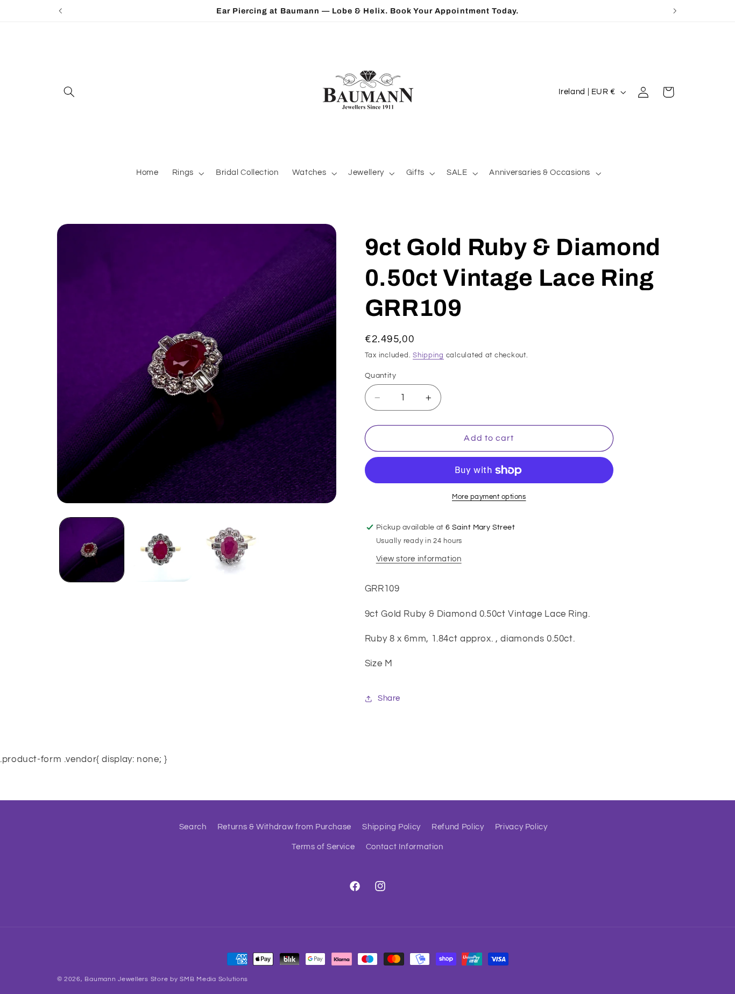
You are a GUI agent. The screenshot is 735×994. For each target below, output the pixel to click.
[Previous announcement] (60, 11)
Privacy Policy (521, 827)
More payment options (489, 497)
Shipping (428, 355)
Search (193, 827)
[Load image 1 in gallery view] (92, 550)
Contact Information (404, 847)
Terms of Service (323, 847)
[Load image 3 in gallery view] (231, 550)
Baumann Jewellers (116, 979)
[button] (69, 92)
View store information (419, 559)
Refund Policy (458, 827)
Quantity (380, 375)
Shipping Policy (391, 827)
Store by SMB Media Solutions (200, 979)
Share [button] (389, 699)
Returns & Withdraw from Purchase (284, 827)
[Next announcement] (675, 11)
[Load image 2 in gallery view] (161, 550)
